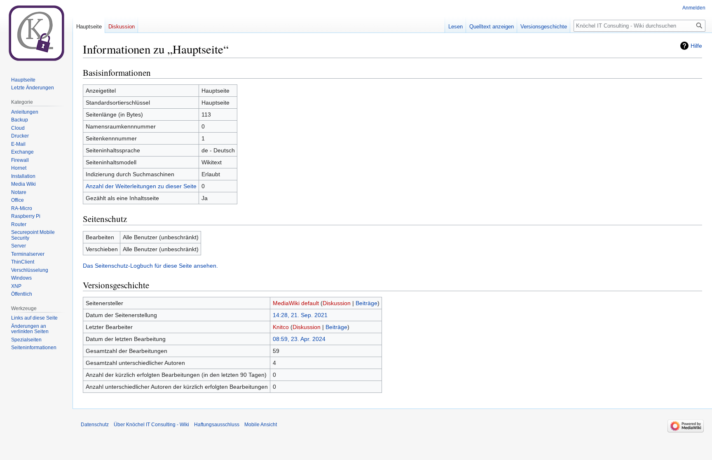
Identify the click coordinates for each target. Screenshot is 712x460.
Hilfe (696, 45)
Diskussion (337, 303)
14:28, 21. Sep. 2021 (300, 315)
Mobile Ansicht (260, 424)
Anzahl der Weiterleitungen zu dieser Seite (141, 186)
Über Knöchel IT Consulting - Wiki (151, 424)
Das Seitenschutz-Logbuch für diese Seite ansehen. (150, 265)
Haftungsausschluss (216, 424)
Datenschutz (95, 424)
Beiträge (366, 303)
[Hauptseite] (36, 33)
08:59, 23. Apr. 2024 (299, 339)
